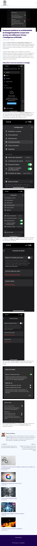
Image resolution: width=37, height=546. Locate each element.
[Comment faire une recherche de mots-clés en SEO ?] (18, 477)
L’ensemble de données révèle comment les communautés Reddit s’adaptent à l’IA (9, 446)
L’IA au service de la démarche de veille (9, 498)
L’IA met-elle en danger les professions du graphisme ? (12, 528)
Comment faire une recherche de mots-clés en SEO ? (11, 483)
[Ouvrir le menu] (36, 3)
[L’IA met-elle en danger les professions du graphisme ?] (18, 522)
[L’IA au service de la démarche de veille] (18, 492)
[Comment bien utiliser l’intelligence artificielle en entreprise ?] (18, 507)
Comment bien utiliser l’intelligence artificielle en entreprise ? (13, 513)
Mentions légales (18, 537)
